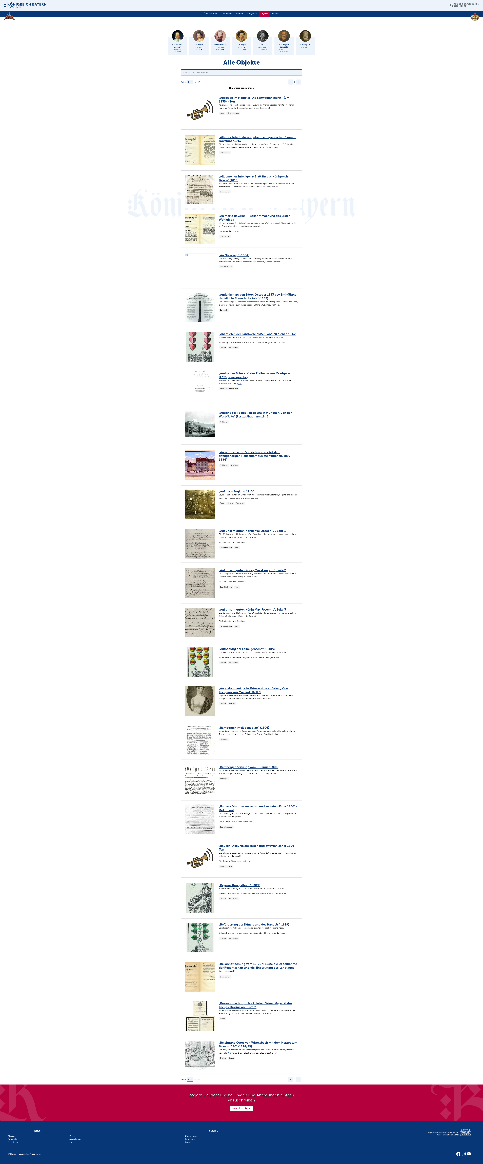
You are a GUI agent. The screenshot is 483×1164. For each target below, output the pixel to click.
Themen (239, 13)
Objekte (264, 13)
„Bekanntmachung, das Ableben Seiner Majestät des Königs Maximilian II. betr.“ (255, 1005)
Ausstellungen (75, 1139)
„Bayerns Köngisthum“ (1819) (239, 885)
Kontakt (188, 1142)
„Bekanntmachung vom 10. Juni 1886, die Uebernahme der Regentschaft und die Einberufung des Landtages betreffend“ (258, 967)
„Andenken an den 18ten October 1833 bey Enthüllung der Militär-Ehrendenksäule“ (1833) (258, 296)
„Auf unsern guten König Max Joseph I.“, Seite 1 (252, 531)
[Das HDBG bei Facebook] (458, 1154)
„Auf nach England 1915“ (236, 491)
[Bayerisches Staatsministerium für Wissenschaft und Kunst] (445, 1135)
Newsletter (13, 1142)
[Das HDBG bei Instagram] (464, 1154)
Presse (72, 1136)
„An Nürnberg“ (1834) (234, 255)
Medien (275, 13)
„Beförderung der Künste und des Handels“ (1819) (254, 924)
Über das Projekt (211, 13)
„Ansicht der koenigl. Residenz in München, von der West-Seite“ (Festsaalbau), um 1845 (255, 414)
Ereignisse (252, 13)
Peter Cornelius (230, 1053)
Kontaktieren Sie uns (241, 1108)
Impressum (190, 1139)
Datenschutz (190, 1136)
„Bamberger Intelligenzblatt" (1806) (244, 727)
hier (239, 384)
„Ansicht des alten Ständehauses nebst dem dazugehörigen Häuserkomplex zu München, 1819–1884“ (255, 455)
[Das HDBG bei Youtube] (469, 1154)
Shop (71, 1142)
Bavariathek (13, 1139)
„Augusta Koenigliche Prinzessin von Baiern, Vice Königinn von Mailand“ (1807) (253, 690)
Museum (12, 1136)
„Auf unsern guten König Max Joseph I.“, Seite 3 (252, 609)
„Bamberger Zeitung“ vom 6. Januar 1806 (248, 767)
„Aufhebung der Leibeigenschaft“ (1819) (247, 649)
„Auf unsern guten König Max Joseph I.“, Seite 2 (252, 570)
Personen (227, 13)
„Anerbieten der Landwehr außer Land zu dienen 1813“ (257, 334)
